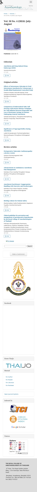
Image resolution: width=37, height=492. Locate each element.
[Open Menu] (31, 2)
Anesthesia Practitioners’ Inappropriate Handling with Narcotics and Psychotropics (18, 185)
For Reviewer (10, 385)
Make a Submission (18, 254)
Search (30, 246)
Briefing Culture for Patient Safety (15, 201)
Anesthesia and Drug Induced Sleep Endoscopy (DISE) (16, 67)
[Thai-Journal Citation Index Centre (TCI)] (18, 412)
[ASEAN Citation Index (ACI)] (18, 422)
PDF (7, 75)
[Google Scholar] (18, 428)
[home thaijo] (18, 367)
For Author (9, 377)
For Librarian (10, 382)
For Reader (9, 380)
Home (5, 13)
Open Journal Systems (11, 394)
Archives (12, 13)
